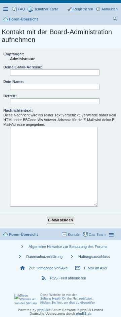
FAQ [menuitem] (21, 9)
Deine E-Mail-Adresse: (22, 67)
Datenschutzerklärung (44, 257)
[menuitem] (43, 9)
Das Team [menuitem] (97, 234)
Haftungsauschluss (94, 257)
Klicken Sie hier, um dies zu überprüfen (67, 302)
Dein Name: (13, 82)
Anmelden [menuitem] (110, 9)
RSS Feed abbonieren (68, 278)
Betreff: (10, 96)
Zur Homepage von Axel (48, 268)
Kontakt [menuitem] (74, 234)
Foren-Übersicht (23, 234)
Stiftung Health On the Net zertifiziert (66, 298)
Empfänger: (13, 54)
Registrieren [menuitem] (83, 9)
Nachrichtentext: (18, 110)
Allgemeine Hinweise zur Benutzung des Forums (68, 247)
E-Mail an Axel (95, 268)
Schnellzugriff (6, 9)
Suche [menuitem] (116, 19)
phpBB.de (84, 313)
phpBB (42, 310)
